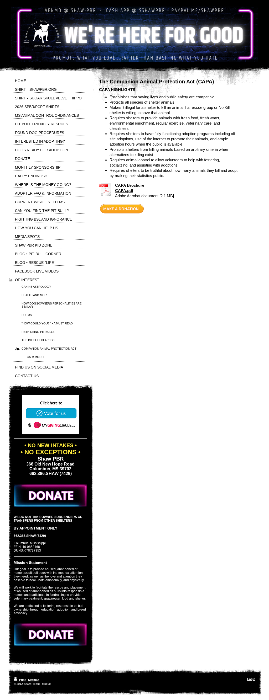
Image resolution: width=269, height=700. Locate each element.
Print (22, 679)
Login (251, 679)
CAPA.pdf (124, 190)
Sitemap (33, 679)
